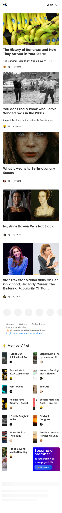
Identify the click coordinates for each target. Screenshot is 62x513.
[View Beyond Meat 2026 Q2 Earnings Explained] (4, 374)
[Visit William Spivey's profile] (4, 67)
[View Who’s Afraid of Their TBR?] (4, 437)
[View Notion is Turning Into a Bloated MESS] (35, 374)
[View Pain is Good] (4, 389)
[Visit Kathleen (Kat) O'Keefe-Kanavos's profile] (11, 408)
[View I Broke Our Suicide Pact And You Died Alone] (4, 358)
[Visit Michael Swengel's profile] (41, 378)
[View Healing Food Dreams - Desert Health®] (4, 404)
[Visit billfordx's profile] (41, 362)
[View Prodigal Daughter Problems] (35, 420)
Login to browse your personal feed (24, 333)
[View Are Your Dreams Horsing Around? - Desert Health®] (35, 437)
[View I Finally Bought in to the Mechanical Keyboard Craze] (4, 420)
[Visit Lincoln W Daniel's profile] (4, 126)
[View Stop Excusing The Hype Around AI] (35, 358)
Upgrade (44, 467)
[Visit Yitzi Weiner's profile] (4, 297)
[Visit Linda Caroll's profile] (4, 235)
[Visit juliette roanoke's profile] (11, 362)
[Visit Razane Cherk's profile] (4, 181)
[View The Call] (35, 389)
